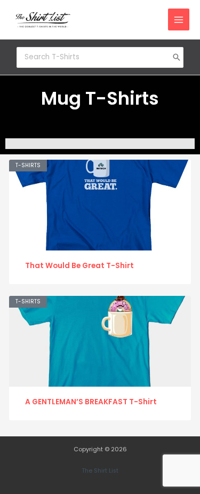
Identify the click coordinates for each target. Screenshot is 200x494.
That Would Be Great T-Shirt (79, 266)
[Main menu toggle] (179, 19)
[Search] (176, 57)
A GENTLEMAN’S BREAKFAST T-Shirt (91, 402)
